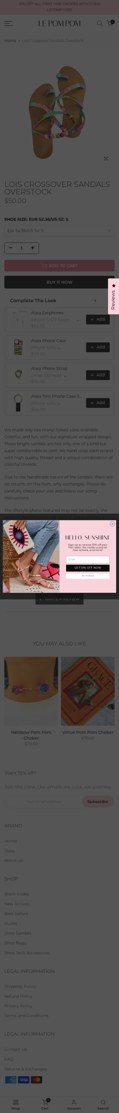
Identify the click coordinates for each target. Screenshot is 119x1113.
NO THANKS (88, 576)
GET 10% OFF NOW (88, 568)
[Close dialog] (112, 523)
